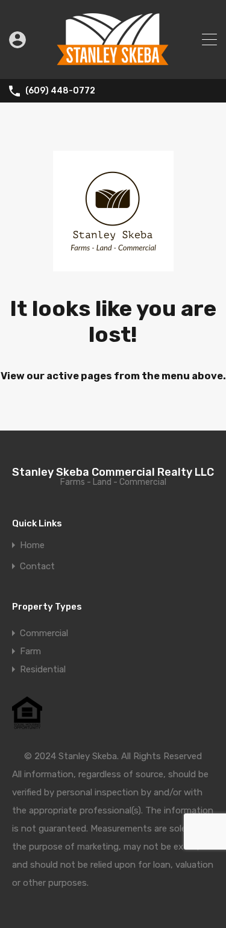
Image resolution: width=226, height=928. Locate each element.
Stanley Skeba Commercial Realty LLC (113, 472)
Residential (43, 669)
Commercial (44, 633)
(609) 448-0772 (60, 91)
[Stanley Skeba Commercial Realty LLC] (113, 64)
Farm (30, 651)
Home (32, 545)
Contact (37, 566)
